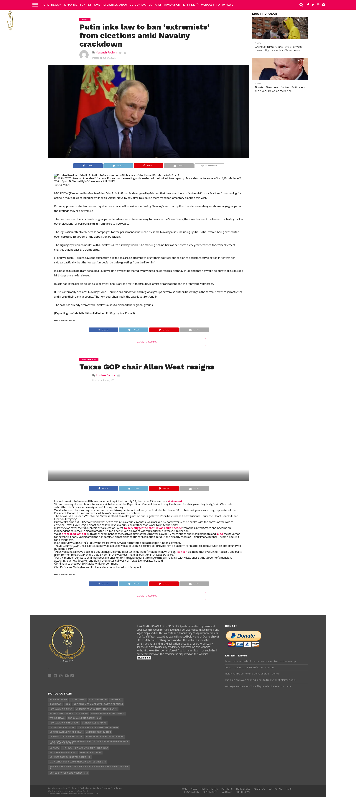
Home (45, 4)
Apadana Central (106, 375)
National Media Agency (63, 752)
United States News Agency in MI (69, 773)
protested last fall (74, 533)
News (55, 4)
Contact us (143, 4)
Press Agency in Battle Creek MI (69, 713)
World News (57, 718)
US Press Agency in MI (62, 727)
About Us (126, 4)
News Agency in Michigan (64, 723)
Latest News (78, 699)
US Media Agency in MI (98, 732)
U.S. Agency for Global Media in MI (98, 727)
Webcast (207, 4)
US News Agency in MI (94, 723)
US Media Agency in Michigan (66, 737)
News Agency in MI (90, 752)
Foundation (171, 4)
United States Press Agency (107, 713)
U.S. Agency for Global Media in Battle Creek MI (78, 762)
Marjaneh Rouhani (106, 52)
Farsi (157, 4)
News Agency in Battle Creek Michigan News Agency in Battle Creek (89, 767)
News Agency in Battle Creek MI (104, 737)
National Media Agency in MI (84, 718)
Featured (116, 699)
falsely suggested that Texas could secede (152, 527)
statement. (175, 501)
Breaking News (58, 699)
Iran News (55, 704)
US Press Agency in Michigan (66, 732)
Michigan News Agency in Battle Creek (85, 748)
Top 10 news (224, 4)
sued (220, 533)
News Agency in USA (61, 709)
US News (54, 748)
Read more (144, 657)
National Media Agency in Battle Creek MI (98, 704)
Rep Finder (191, 4)
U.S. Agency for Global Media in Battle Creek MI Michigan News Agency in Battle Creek (89, 742)
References (110, 4)
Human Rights (73, 4)
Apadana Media (98, 699)
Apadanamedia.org (191, 626)
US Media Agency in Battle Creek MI (96, 709)
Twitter (181, 551)
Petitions (93, 4)
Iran (67, 704)
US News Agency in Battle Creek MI (70, 757)
